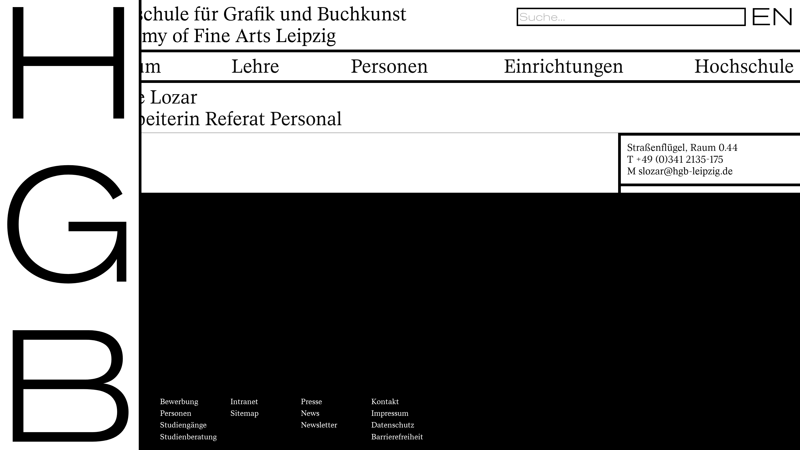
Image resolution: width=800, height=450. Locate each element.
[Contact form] (787, 39)
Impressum (390, 413)
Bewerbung (179, 401)
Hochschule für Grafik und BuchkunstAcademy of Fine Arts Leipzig (248, 25)
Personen (175, 413)
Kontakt (385, 401)
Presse (311, 401)
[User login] (755, 39)
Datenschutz (392, 425)
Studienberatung (188, 437)
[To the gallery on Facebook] (771, 39)
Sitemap (244, 413)
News (310, 413)
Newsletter (319, 425)
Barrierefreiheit (397, 437)
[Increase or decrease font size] (723, 39)
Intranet (244, 401)
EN (773, 16)
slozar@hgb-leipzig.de (686, 171)
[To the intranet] (738, 39)
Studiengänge (183, 425)
